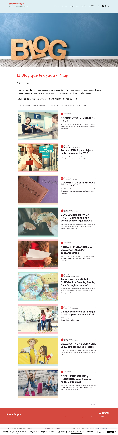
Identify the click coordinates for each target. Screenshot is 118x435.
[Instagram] (103, 413)
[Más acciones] (96, 114)
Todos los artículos (24, 105)
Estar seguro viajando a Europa (70, 105)
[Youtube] (100, 413)
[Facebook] (108, 413)
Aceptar (110, 432)
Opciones (101, 432)
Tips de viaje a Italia (39, 105)
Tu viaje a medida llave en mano (18, 6)
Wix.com (30, 428)
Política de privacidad (76, 433)
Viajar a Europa (53, 105)
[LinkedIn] (105, 413)
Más (85, 105)
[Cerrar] (116, 432)
